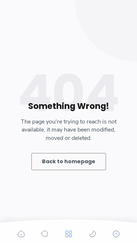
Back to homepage (68, 161)
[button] (21, 234)
